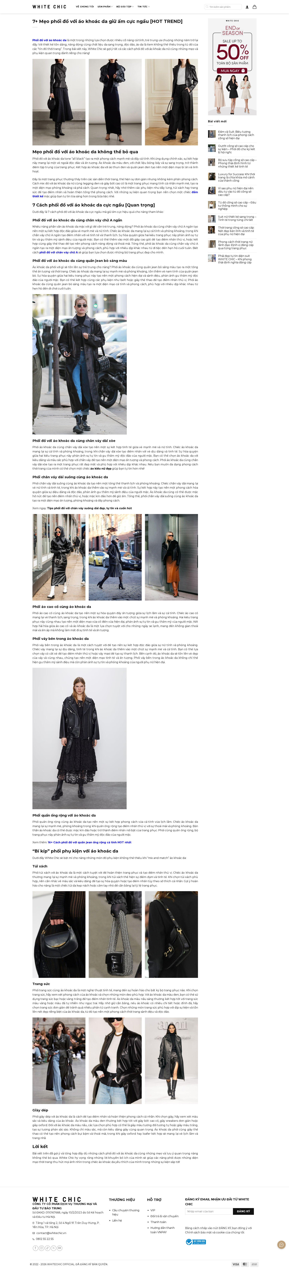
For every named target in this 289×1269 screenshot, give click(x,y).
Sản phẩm (104, 6)
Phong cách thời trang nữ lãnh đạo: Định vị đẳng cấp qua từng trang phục (236, 245)
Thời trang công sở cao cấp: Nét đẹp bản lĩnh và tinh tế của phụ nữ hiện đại (236, 231)
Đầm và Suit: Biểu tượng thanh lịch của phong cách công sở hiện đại (236, 135)
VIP (153, 1210)
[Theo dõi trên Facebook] (35, 1248)
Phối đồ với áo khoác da (49, 40)
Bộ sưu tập (124, 6)
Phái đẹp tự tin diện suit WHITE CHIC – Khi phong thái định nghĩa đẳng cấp (235, 259)
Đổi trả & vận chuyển (164, 1216)
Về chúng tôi (85, 6)
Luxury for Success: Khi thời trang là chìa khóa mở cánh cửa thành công (236, 177)
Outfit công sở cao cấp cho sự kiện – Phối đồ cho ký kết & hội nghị (236, 149)
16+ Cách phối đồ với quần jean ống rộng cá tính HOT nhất (89, 842)
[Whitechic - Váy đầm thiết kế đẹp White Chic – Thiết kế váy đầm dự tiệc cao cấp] (49, 6)
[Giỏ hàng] (255, 7)
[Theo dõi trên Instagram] (41, 1248)
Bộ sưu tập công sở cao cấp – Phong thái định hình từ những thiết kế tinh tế (237, 163)
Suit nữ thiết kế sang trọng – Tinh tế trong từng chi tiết (237, 218)
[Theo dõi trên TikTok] (47, 1248)
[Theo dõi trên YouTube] (59, 1248)
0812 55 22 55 (45, 1239)
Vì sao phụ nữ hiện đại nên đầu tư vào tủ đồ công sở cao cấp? (235, 191)
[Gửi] (207, 7)
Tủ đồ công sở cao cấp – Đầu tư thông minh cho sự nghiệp (237, 205)
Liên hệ (117, 1220)
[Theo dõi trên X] (53, 1248)
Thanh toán (158, 1222)
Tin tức (142, 6)
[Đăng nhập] (247, 7)
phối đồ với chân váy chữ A (58, 252)
